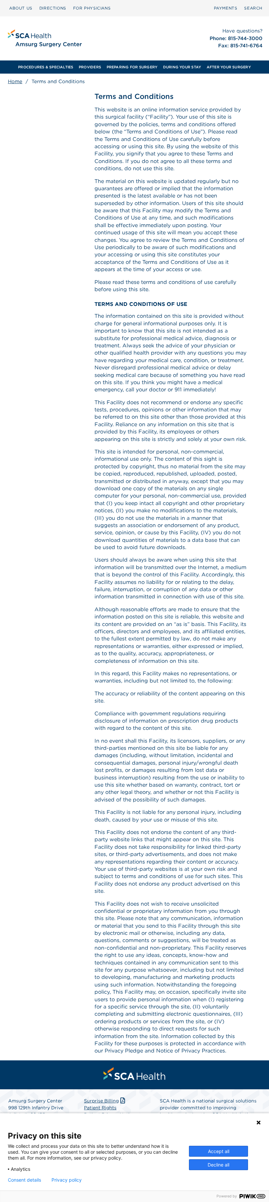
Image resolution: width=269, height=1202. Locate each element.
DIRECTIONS (52, 8)
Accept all (218, 1151)
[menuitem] (21, 8)
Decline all (218, 1164)
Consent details (24, 1180)
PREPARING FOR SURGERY (132, 67)
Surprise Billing (101, 1100)
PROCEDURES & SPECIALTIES (45, 67)
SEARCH (253, 8)
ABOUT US (20, 8)
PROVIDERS (90, 67)
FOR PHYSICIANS (92, 8)
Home (15, 81)
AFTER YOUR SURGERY (229, 67)
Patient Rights (100, 1107)
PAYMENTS (226, 8)
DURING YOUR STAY (182, 67)
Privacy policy (67, 1180)
